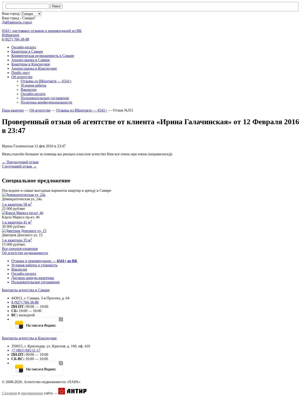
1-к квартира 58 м (17, 204)
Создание (9, 393)
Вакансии (28, 90)
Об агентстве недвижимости (25, 253)
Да (4, 22)
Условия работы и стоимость (34, 265)
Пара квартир (13, 110)
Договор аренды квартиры (32, 278)
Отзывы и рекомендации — (44, 261)
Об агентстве (21, 77)
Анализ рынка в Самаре (30, 60)
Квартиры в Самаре (27, 51)
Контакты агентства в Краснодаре (29, 338)
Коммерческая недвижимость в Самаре (42, 56)
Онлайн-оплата (23, 47)
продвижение (32, 393)
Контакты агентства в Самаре (26, 290)
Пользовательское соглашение (45, 98)
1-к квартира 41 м (17, 222)
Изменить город (19, 22)
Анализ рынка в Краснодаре (34, 68)
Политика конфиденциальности (46, 102)
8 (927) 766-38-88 (25, 302)
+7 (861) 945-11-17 (25, 350)
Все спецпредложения (20, 249)
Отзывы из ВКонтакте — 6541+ (46, 81)
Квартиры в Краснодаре (30, 64)
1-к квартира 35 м (17, 240)
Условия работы (33, 85)
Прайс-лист (20, 73)
